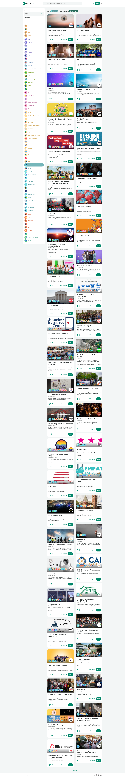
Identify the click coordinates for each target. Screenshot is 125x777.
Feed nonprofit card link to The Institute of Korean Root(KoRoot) (88, 595)
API (37, 775)
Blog (45, 775)
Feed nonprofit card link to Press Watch (57, 481)
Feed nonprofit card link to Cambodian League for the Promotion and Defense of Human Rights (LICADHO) (88, 746)
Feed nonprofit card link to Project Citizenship (87, 201)
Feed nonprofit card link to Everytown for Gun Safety (60, 25)
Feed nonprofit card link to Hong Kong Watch (58, 510)
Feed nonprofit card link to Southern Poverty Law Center (87, 414)
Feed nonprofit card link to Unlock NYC (85, 535)
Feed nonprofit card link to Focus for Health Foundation (86, 625)
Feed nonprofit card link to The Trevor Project (87, 231)
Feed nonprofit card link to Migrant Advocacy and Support (59, 539)
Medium (34, 20)
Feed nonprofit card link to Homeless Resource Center (60, 328)
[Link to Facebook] (94, 775)
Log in (92, 3)
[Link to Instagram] (96, 775)
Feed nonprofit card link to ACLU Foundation (58, 300)
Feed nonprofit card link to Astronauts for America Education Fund (59, 241)
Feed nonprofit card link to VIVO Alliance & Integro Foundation (59, 630)
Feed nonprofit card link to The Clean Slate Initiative (59, 660)
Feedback (41, 775)
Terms (52, 775)
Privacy (56, 775)
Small (27, 20)
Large (40, 20)
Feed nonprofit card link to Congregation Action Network (87, 384)
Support (28, 775)
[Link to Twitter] (100, 775)
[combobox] (34, 13)
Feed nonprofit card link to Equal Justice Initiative (59, 54)
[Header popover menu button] (101, 3)
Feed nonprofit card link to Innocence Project (87, 25)
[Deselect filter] (57, 11)
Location (26, 10)
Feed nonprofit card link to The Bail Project (86, 114)
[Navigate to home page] (28, 3)
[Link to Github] (101, 775)
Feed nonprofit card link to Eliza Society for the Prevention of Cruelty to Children (58, 750)
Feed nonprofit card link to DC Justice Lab (86, 445)
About (24, 775)
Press (48, 775)
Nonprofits (33, 775)
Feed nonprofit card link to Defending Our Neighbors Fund (88, 144)
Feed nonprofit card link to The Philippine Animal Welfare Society (87, 352)
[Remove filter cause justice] (42, 164)
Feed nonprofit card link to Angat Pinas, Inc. (57, 271)
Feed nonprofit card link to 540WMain (85, 684)
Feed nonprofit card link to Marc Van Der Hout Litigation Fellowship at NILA (87, 715)
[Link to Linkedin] (98, 775)
